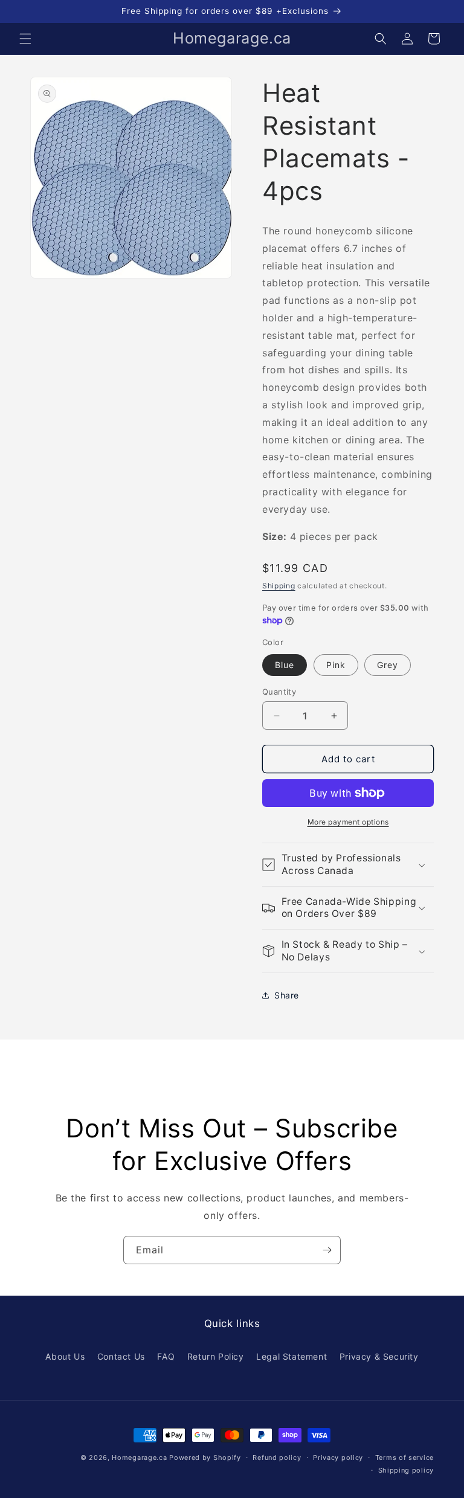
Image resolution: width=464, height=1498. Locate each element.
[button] (25, 38)
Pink (336, 665)
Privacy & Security (379, 1356)
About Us (65, 1356)
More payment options (348, 821)
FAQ (166, 1356)
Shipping (278, 585)
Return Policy (215, 1356)
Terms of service (404, 1457)
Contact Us (121, 1356)
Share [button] (286, 995)
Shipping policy (406, 1470)
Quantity (279, 691)
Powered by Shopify (205, 1457)
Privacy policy (338, 1457)
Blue (284, 665)
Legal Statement (291, 1356)
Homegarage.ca (139, 1457)
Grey (387, 665)
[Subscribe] (327, 1250)
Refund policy (277, 1457)
